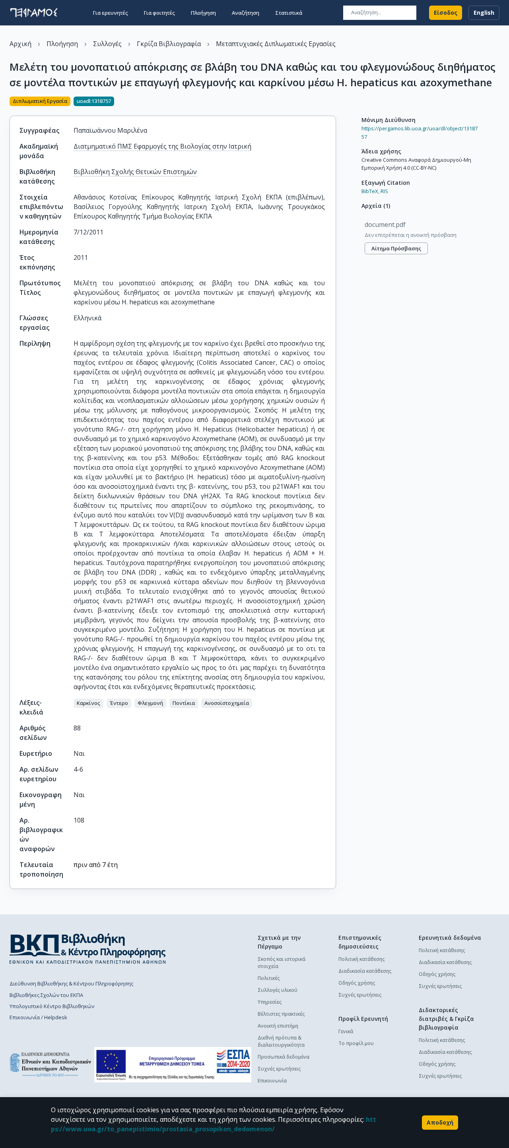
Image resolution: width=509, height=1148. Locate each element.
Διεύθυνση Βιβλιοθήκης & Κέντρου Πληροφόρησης (71, 983)
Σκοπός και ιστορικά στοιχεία (281, 963)
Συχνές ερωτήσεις (279, 1068)
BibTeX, (370, 191)
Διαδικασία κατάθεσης (364, 971)
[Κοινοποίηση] (333, 102)
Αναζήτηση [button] (245, 12)
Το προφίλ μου (356, 1043)
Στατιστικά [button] (288, 12)
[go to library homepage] (88, 948)
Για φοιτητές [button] (159, 12)
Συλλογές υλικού (277, 990)
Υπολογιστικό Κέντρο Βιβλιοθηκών (52, 1006)
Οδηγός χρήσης (356, 983)
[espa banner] (172, 1064)
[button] (88, 703)
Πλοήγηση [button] (203, 12)
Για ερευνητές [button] (110, 12)
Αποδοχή (440, 1122)
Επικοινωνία (272, 1080)
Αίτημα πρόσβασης (396, 248)
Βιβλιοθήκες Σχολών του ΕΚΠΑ (46, 995)
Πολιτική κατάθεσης (361, 959)
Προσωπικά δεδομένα (283, 1056)
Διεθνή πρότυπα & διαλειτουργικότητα (281, 1041)
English (484, 12)
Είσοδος (445, 12)
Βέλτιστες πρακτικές (281, 1014)
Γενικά (345, 1031)
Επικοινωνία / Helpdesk (38, 1017)
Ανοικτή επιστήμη (278, 1025)
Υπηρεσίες (270, 1002)
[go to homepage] (34, 12)
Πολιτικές (269, 978)
